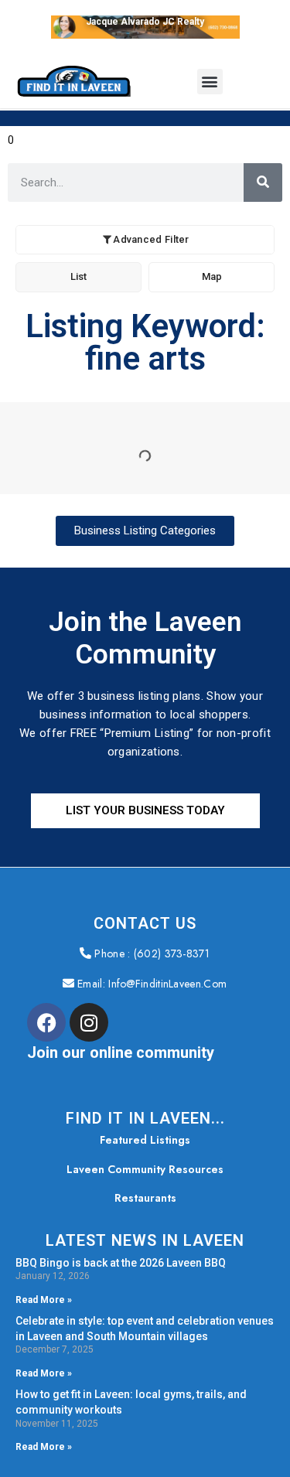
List (78, 276)
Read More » (43, 1300)
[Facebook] (46, 1022)
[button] (210, 81)
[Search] (263, 182)
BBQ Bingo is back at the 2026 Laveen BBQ (120, 1263)
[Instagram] (89, 1022)
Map (212, 276)
